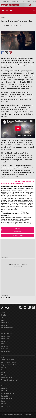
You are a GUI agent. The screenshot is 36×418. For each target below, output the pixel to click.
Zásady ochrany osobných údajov (24, 181)
